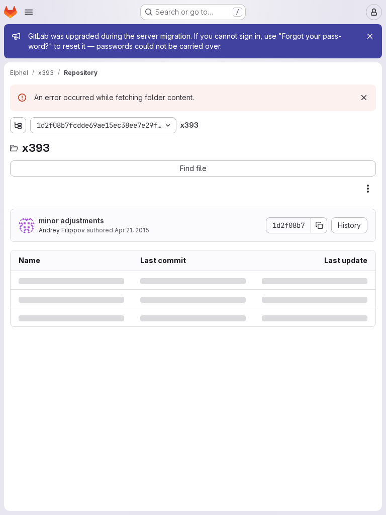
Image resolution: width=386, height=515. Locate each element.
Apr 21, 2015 (132, 230)
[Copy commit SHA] (319, 225)
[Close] (370, 36)
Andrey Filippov (62, 230)
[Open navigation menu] (29, 12)
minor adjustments (71, 220)
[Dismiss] (364, 98)
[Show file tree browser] (18, 125)
